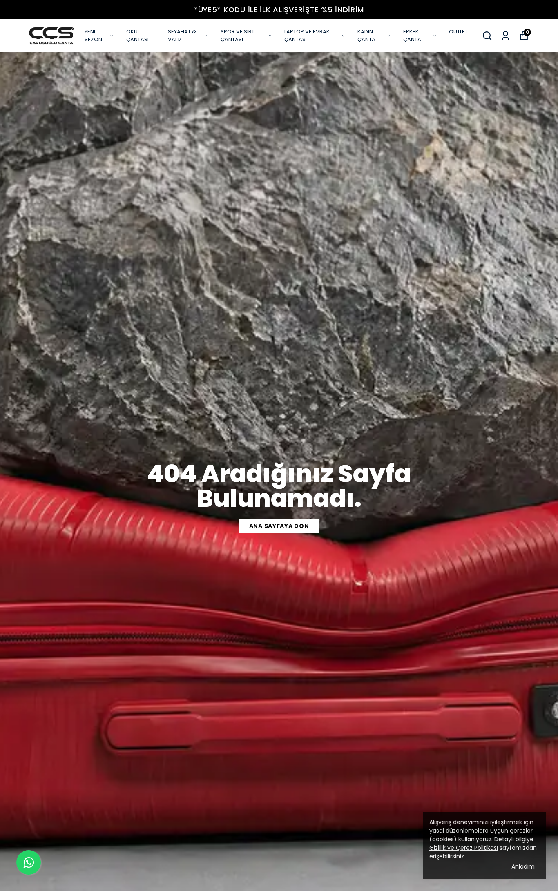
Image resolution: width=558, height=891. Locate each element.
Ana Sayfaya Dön (279, 526)
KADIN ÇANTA (366, 36)
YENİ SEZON (93, 36)
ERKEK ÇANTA (412, 36)
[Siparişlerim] (505, 36)
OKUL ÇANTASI (137, 36)
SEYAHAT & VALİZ (182, 36)
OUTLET (458, 32)
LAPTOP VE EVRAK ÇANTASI (307, 36)
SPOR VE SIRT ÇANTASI (237, 36)
